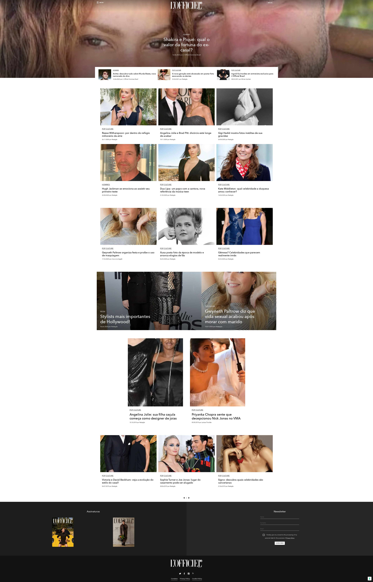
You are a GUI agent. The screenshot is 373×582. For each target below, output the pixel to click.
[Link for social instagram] (189, 574)
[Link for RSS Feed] (193, 574)
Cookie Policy (197, 579)
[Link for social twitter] (180, 574)
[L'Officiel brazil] (186, 5)
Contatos (174, 579)
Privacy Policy (290, 538)
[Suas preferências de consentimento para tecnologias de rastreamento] (369, 578)
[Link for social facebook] (184, 574)
